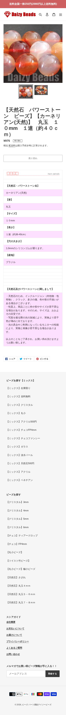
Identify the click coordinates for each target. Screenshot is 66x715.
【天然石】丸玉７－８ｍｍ (20, 602)
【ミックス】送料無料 (18, 396)
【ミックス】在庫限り (18, 388)
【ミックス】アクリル (18, 471)
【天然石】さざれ (16, 577)
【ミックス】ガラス (17, 446)
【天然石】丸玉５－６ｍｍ (20, 594)
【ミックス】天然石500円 (20, 463)
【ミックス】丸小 (16, 413)
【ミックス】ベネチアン (19, 480)
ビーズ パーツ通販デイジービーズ (36, 705)
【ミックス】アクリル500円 (21, 421)
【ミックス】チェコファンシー (23, 438)
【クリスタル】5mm (17, 518)
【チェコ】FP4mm (16, 544)
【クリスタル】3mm (17, 502)
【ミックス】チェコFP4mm (21, 429)
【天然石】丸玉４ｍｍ (18, 585)
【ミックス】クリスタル (19, 404)
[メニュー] (60, 14)
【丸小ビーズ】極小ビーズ (20, 569)
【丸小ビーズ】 (14, 552)
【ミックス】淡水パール (19, 455)
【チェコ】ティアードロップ (22, 535)
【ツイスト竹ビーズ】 (18, 560)
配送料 (12, 145)
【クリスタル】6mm (17, 527)
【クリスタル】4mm (17, 510)
